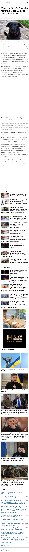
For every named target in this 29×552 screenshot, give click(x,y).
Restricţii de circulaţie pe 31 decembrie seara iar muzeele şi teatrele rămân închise (14, 202)
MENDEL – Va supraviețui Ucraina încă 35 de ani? (13, 369)
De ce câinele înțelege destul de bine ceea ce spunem (17, 245)
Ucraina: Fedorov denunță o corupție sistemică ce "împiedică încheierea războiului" (12, 460)
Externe (11, 350)
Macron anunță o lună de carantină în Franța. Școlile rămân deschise (18, 232)
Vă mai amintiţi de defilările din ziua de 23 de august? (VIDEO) (12, 515)
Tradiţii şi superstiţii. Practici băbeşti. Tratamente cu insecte (12, 524)
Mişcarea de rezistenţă (14, 2)
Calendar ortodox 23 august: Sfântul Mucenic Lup (12, 520)
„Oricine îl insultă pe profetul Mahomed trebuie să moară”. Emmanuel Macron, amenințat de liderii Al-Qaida (14, 225)
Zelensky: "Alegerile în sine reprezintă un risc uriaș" (14, 390)
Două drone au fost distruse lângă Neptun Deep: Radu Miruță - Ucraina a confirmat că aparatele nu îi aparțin (19, 297)
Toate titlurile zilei (5, 545)
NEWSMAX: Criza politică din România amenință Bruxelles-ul (19, 272)
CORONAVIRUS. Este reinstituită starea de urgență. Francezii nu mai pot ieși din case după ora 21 (13, 239)
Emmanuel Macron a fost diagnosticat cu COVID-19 (18, 195)
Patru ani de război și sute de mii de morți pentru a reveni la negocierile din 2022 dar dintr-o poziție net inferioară (14, 412)
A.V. (12, 17)
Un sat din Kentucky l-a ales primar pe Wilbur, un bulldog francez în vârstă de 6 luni (19, 218)
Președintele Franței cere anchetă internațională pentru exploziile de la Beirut (19, 261)
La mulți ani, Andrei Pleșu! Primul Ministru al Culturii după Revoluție (11, 528)
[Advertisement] (15, 178)
